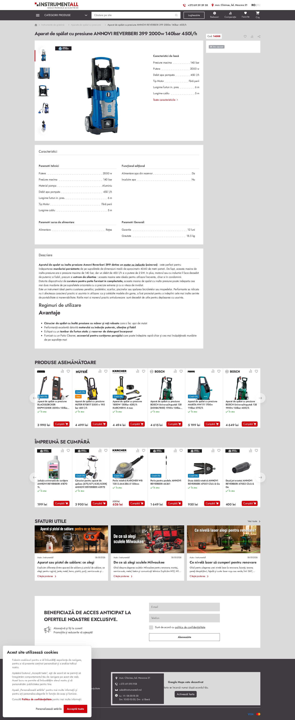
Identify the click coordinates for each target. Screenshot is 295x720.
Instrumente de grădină (52, 24)
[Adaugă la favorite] (245, 36)
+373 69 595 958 (128, 684)
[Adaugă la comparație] (252, 36)
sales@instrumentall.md (130, 689)
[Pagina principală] (57, 5)
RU (259, 5)
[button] (176, 15)
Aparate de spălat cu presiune (86, 24)
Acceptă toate (75, 709)
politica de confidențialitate (190, 627)
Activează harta (185, 694)
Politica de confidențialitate (37, 699)
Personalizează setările (49, 709)
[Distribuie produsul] (259, 36)
